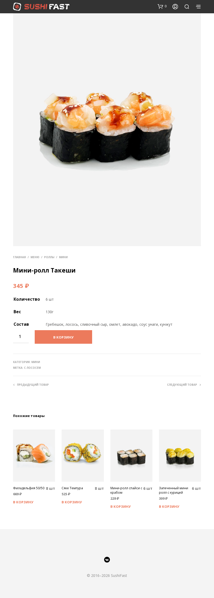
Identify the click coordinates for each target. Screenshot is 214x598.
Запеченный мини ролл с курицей (173, 490)
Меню (35, 257)
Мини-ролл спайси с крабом (126, 490)
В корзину (23, 502)
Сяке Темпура (72, 488)
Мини (63, 257)
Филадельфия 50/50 (28, 488)
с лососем (32, 368)
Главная (19, 257)
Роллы (49, 257)
